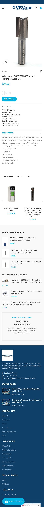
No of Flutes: (6, 112)
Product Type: (7, 110)
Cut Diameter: (7, 123)
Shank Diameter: (8, 114)
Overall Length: (7, 121)
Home (4, 71)
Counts (22, 394)
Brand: (4, 116)
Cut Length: (6, 125)
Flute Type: (6, 119)
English (27, 505)
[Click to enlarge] (6, 62)
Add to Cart (9, 99)
